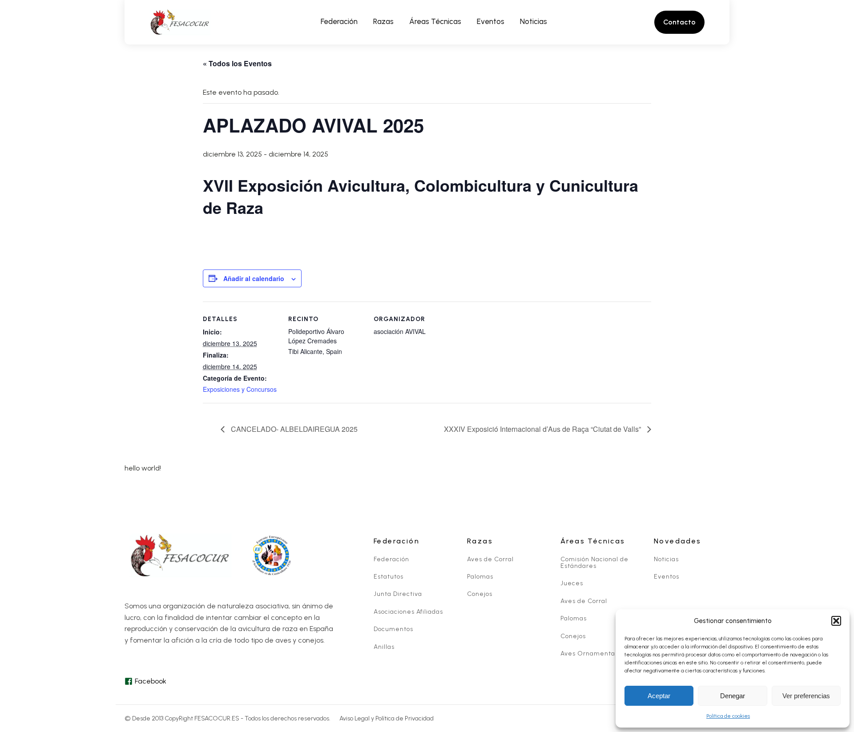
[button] (836, 620)
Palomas (480, 576)
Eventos (666, 576)
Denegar (732, 696)
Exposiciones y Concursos (240, 389)
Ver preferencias (806, 696)
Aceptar (659, 696)
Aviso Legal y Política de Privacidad (386, 718)
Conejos (479, 594)
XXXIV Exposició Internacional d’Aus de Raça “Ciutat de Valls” (543, 429)
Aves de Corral (490, 559)
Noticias (666, 559)
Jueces (571, 583)
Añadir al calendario (253, 278)
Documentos (393, 629)
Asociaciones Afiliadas (408, 611)
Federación (391, 559)
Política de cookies (728, 716)
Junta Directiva (398, 594)
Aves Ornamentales (592, 653)
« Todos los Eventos (237, 63)
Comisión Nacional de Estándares (594, 563)
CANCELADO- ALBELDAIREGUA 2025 (293, 429)
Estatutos (388, 576)
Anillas (384, 647)
